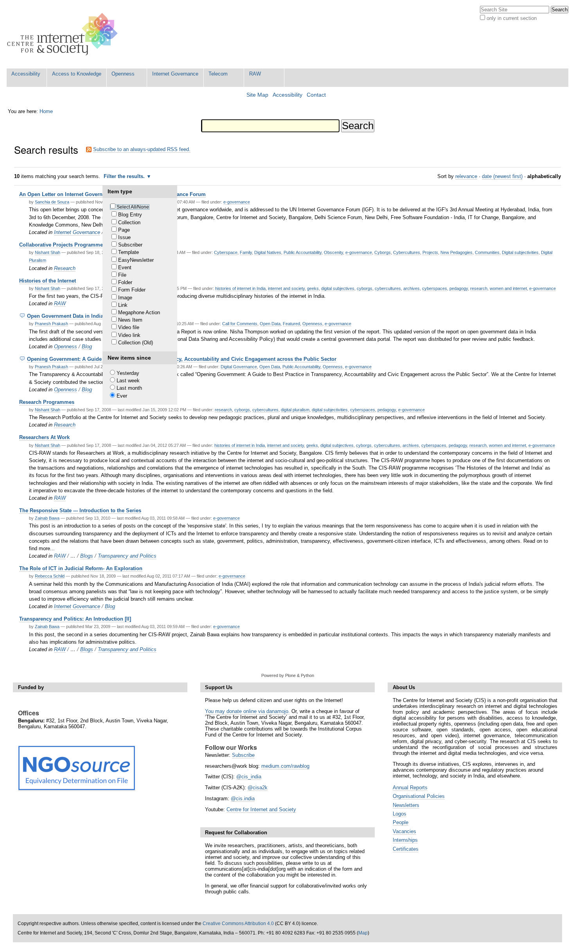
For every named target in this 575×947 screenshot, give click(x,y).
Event (124, 267)
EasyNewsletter (136, 260)
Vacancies (404, 831)
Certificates (406, 849)
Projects (430, 252)
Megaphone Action (139, 312)
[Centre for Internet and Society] (64, 34)
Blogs (86, 556)
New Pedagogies (456, 252)
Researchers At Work (44, 437)
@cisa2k (258, 787)
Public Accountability (303, 252)
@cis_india (248, 777)
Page (124, 230)
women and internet (508, 288)
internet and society (286, 288)
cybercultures (388, 288)
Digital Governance (239, 366)
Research (64, 268)
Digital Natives (267, 252)
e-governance (236, 202)
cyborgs (364, 288)
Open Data (270, 323)
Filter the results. (125, 176)
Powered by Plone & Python (287, 675)
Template (128, 252)
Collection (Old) (135, 343)
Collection (129, 222)
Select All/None (133, 207)
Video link (129, 335)
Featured (291, 323)
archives (411, 288)
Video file (128, 327)
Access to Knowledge (76, 74)
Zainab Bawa (47, 518)
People (400, 822)
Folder (125, 282)
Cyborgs (382, 252)
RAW (255, 74)
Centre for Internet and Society (261, 809)
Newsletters (406, 805)
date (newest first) (502, 176)
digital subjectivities (330, 409)
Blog (87, 346)
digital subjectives (337, 288)
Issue (124, 237)
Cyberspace (225, 252)
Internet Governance (175, 74)
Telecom (218, 74)
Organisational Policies (419, 796)
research (478, 288)
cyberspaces (434, 288)
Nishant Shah (47, 252)
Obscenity (333, 252)
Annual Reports (410, 787)
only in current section (512, 18)
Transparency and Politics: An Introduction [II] (75, 619)
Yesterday (128, 373)
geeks (313, 288)
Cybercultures (406, 252)
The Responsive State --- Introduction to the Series (80, 510)
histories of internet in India (240, 288)
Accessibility (25, 74)
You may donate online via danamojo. (247, 711)
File (122, 275)
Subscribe (243, 755)
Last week (128, 380)
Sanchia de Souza (52, 202)
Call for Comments (239, 323)
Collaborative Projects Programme (61, 245)
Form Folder (132, 290)
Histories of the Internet (47, 281)
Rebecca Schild (50, 576)
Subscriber (130, 245)
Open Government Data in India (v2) (70, 316)
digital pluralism (295, 409)
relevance (466, 176)
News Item (130, 320)
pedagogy (458, 288)
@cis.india (243, 798)
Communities (487, 252)
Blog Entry (130, 215)
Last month (129, 388)
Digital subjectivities (520, 252)
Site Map (257, 95)
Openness (123, 74)
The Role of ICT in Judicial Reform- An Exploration (80, 568)
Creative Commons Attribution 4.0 (238, 923)
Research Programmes (46, 402)
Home (46, 111)
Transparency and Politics (127, 556)
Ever (122, 396)
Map (363, 933)
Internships (405, 840)
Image (125, 298)
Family (246, 252)
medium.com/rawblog (285, 766)
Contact (316, 95)
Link (123, 305)
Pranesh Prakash (51, 323)
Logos (399, 814)
